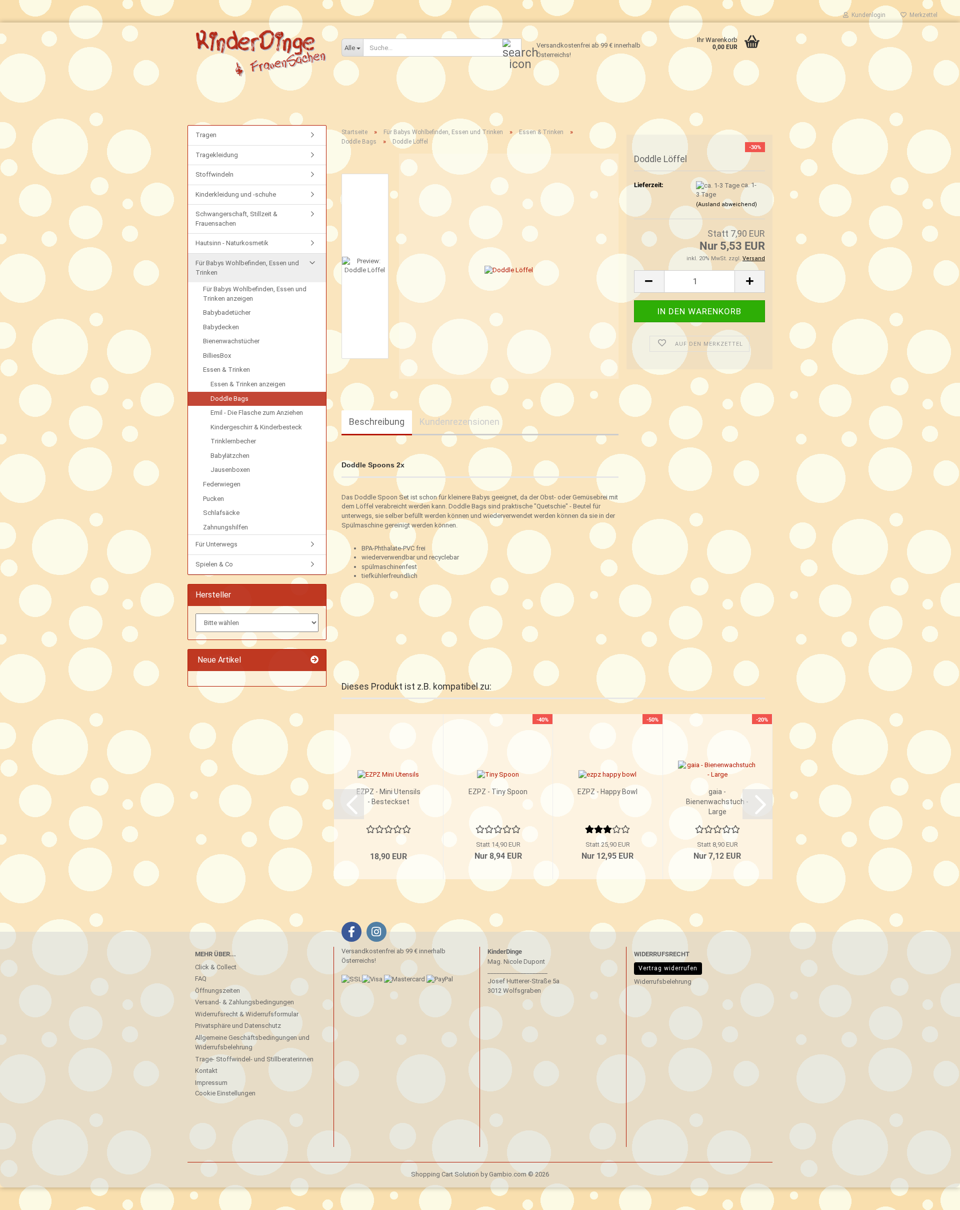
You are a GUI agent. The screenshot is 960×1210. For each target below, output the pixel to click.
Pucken (213, 498)
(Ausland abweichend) (726, 204)
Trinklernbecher (233, 441)
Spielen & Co (214, 564)
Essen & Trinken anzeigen (248, 384)
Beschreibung (376, 421)
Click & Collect (215, 967)
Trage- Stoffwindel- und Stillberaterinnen (254, 1059)
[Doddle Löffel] (508, 266)
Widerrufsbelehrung (663, 981)
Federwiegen (221, 484)
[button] (649, 281)
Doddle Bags (229, 398)
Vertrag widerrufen (668, 968)
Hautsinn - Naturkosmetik (232, 243)
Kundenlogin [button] (867, 15)
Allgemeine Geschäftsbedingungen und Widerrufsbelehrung (252, 1042)
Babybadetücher (226, 312)
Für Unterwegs (217, 544)
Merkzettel (922, 15)
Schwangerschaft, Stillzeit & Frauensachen (237, 218)
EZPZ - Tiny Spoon (498, 792)
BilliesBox (217, 355)
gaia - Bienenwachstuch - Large (717, 802)
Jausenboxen (230, 469)
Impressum (211, 1082)
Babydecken (221, 327)
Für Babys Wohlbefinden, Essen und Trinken (247, 267)
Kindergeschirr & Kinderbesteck (256, 427)
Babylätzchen (230, 455)
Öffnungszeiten (217, 990)
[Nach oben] (27, 1194)
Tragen (206, 135)
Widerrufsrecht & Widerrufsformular (246, 1014)
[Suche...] (512, 48)
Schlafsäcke (221, 512)
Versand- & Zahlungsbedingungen (244, 1002)
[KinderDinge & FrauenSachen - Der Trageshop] (260, 53)
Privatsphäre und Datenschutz (238, 1025)
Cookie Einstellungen (225, 1093)
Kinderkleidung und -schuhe (236, 194)
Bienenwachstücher (231, 341)
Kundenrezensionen (460, 421)
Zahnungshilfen (225, 527)
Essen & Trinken (226, 369)
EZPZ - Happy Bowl (608, 792)
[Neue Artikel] (314, 660)
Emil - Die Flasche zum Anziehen (256, 412)
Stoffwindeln (215, 174)
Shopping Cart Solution (445, 1174)
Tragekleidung (217, 155)
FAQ (200, 978)
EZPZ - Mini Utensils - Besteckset (388, 797)
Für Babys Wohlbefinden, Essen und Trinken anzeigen (254, 293)
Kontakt (206, 1070)
